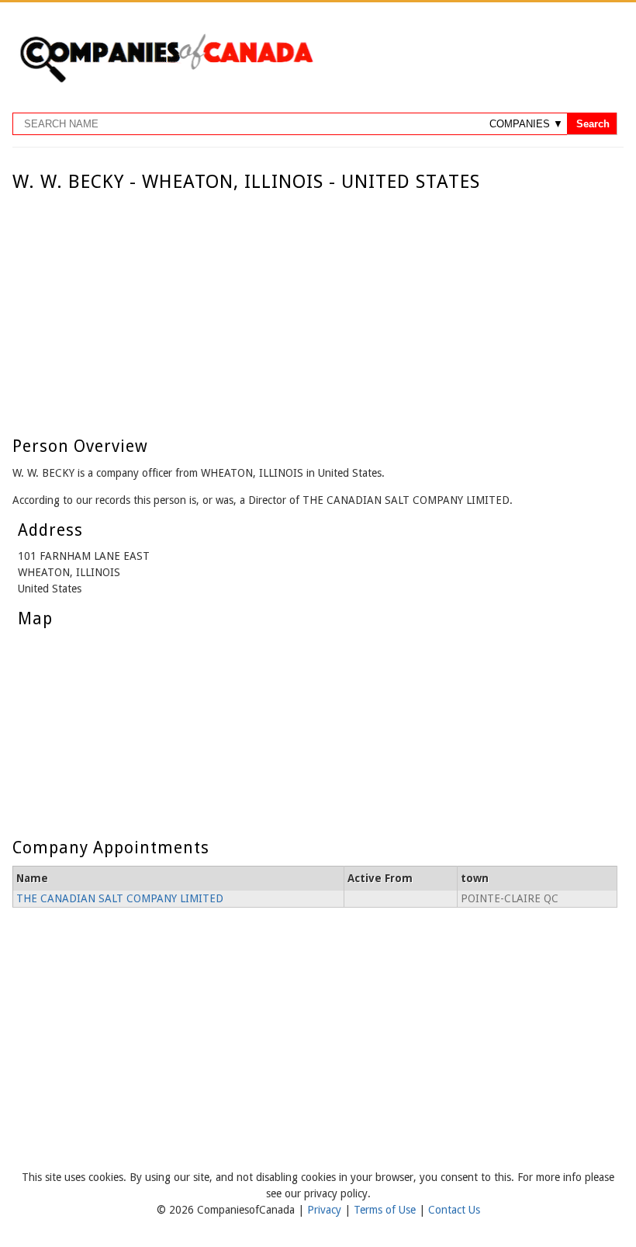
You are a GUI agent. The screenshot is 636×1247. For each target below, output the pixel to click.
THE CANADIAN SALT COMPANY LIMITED (119, 898)
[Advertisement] (314, 309)
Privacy (325, 1210)
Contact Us (454, 1210)
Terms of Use (386, 1210)
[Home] (166, 80)
